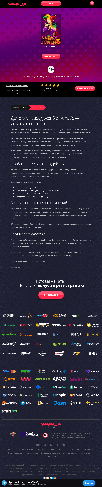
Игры (25, 107)
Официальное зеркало (50, 453)
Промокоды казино (46, 449)
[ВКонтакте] (44, 478)
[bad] (42, 85)
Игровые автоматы (26, 449)
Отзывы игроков (15, 453)
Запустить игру (51, 56)
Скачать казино (87, 453)
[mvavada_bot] (64, 445)
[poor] (46, 85)
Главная (15, 107)
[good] (54, 85)
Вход (51, 3)
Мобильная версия (66, 449)
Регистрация (51, 295)
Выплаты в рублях (85, 449)
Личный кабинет (70, 453)
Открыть (89, 483)
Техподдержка (31, 453)
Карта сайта (52, 456)
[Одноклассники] (47, 478)
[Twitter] (51, 478)
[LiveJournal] (58, 478)
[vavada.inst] (44, 445)
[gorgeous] (58, 85)
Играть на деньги (84, 88)
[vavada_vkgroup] (51, 445)
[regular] (50, 85)
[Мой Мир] (54, 478)
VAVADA (51, 133)
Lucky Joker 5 (37, 107)
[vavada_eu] (57, 445)
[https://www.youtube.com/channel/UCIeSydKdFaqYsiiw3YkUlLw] (38, 445)
